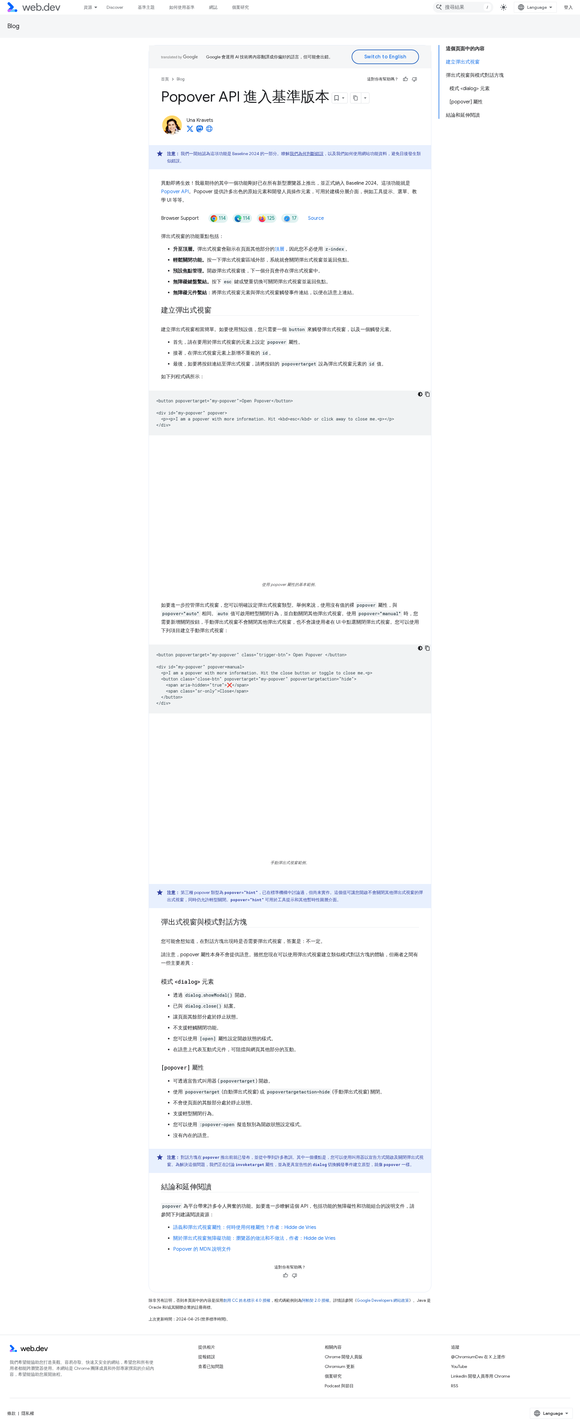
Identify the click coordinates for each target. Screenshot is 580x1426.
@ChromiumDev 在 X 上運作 (478, 1356)
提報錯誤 (206, 1356)
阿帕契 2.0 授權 (315, 1300)
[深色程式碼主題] (420, 394)
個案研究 (240, 7)
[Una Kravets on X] (190, 131)
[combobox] (463, 7)
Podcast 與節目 (339, 1386)
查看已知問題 (211, 1366)
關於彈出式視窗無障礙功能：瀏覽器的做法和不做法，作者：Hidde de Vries (254, 1238)
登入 (568, 7)
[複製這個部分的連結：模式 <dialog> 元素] (219, 982)
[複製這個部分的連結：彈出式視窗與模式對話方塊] (252, 922)
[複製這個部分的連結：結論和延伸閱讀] (216, 1187)
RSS (454, 1386)
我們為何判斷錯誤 (307, 153)
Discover (115, 7)
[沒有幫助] (414, 79)
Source (316, 218)
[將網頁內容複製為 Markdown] (355, 98)
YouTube (459, 1366)
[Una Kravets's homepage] (209, 131)
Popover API (175, 192)
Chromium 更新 (340, 1366)
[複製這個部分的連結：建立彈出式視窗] (216, 310)
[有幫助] (405, 79)
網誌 (213, 7)
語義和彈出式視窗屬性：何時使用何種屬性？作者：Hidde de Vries (244, 1227)
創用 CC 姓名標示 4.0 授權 (246, 1300)
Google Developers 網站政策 (383, 1300)
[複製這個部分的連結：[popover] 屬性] (209, 1068)
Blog (13, 26)
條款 (11, 1413)
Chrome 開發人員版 (343, 1356)
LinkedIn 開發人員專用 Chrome (480, 1376)
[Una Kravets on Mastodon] (199, 131)
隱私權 (27, 1413)
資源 (88, 7)
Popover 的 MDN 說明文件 (202, 1249)
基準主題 (146, 7)
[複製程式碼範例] (427, 394)
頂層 (279, 249)
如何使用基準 (182, 7)
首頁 (165, 79)
